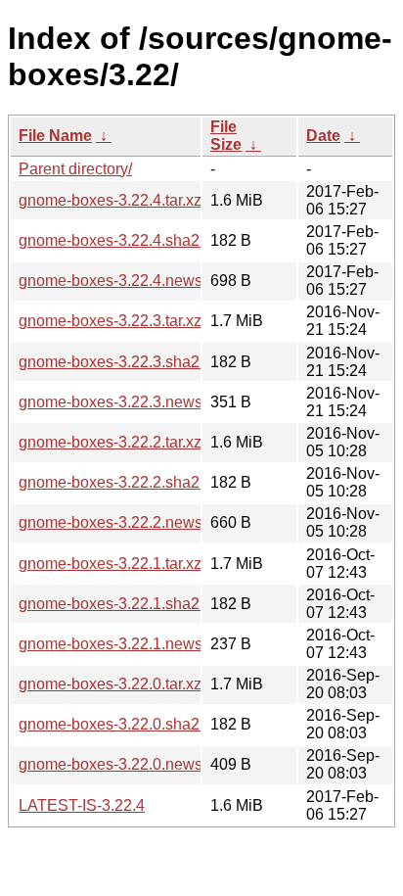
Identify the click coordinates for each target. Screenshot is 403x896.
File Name (55, 135)
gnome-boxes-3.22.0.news (110, 764)
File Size (226, 135)
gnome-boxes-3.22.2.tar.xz (110, 442)
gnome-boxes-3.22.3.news (110, 402)
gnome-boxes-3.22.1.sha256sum (132, 603)
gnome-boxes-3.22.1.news (110, 644)
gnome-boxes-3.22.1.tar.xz (110, 563)
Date (323, 135)
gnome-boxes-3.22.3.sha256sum (132, 362)
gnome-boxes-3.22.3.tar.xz (110, 320)
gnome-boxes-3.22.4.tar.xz (110, 200)
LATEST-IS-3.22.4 (82, 805)
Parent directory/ (75, 169)
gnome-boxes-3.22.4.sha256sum (132, 240)
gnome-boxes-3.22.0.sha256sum (132, 724)
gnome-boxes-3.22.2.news (110, 522)
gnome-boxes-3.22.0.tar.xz (110, 684)
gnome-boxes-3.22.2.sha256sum (132, 482)
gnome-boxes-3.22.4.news (110, 280)
